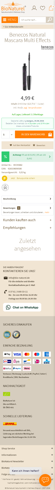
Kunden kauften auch (19, 220)
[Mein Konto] (34, 9)
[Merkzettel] (42, 8)
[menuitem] (34, 8)
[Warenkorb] (51, 9)
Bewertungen (9, 208)
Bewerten (40, 145)
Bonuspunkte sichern (26, 178)
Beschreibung (9, 198)
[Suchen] (49, 20)
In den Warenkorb (33, 134)
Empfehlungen (14, 227)
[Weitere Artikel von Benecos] (47, 46)
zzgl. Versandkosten (33, 107)
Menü (12, 19)
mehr (46, 212)
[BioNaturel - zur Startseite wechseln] (14, 7)
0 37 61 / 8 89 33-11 (18, 291)
